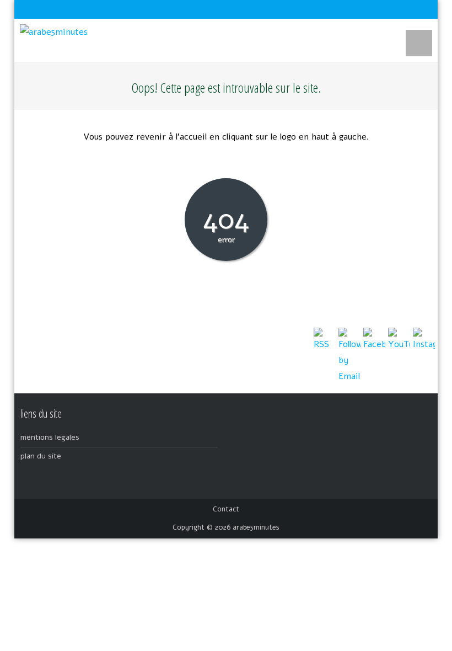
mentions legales (49, 437)
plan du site (40, 456)
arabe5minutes (256, 527)
